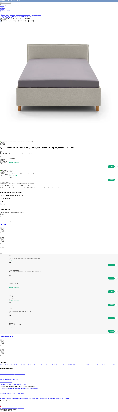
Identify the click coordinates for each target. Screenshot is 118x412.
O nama (4, 398)
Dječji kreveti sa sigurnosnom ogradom (105, 364)
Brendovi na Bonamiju (10, 398)
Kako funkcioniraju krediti (23, 393)
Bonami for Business (36, 398)
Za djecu (9, 16)
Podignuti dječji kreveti (10, 365)
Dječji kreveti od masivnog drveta (48, 364)
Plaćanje (16, 393)
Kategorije (5, 16)
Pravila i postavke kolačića (19, 408)
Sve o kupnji (2, 393)
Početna (1, 16)
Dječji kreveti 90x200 (67, 364)
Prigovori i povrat (11, 393)
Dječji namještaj (14, 16)
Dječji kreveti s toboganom (92, 364)
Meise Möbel (18, 364)
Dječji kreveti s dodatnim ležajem (29, 365)
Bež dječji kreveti (24, 364)
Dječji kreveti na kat (19, 365)
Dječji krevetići (20, 16)
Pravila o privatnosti (10, 408)
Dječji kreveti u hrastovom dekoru (34, 364)
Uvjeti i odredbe (3, 408)
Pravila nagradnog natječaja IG (59, 398)
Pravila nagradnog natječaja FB (46, 398)
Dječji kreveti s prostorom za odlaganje (79, 364)
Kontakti (1, 398)
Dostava (6, 393)
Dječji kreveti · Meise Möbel (10, 364)
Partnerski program (28, 398)
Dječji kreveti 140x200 (59, 364)
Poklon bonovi (18, 398)
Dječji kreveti (30, 16)
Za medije (23, 398)
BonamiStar (67, 398)
